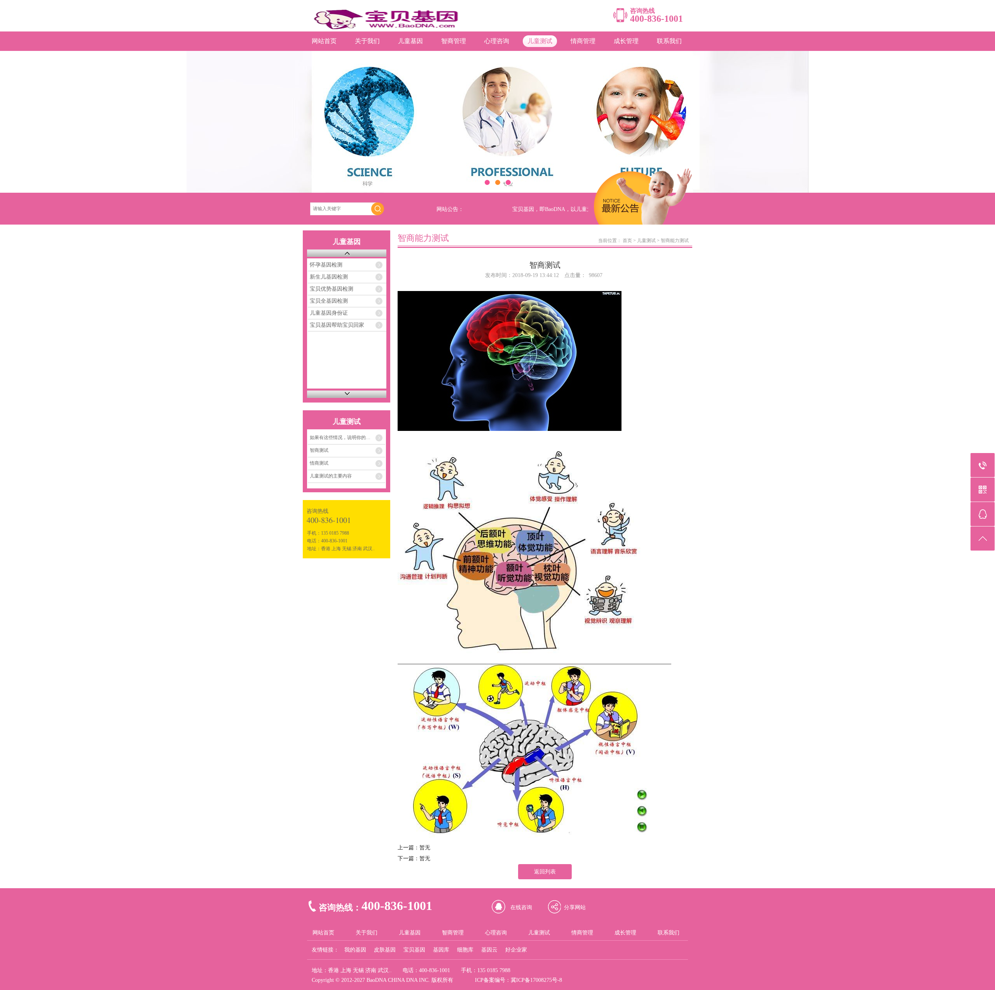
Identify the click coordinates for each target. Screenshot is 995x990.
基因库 (441, 950)
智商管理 (453, 41)
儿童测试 (539, 41)
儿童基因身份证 (329, 313)
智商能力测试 (675, 240)
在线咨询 (521, 907)
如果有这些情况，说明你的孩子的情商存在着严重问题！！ (347, 437)
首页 (627, 240)
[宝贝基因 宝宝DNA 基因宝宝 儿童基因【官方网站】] (390, 27)
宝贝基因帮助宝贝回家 (337, 325)
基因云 (489, 950)
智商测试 (319, 450)
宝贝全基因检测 (329, 301)
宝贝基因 (414, 950)
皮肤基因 (385, 950)
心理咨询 (496, 41)
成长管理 (626, 41)
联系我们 (669, 41)
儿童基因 (410, 41)
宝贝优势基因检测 (331, 289)
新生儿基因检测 (329, 277)
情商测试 (319, 463)
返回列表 (545, 872)
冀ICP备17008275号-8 (536, 980)
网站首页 (324, 41)
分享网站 (575, 907)
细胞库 (465, 950)
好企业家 (516, 950)
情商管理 (583, 41)
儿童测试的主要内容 (331, 476)
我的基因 (355, 950)
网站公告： (450, 209)
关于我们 (367, 41)
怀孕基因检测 (326, 265)
